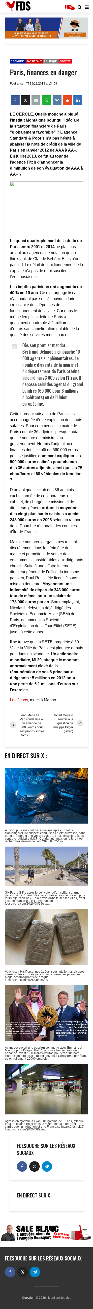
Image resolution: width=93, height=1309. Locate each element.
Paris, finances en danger (43, 72)
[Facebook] (22, 1166)
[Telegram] (47, 1166)
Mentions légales (59, 1297)
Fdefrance (17, 83)
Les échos (19, 700)
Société (65, 61)
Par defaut (34, 61)
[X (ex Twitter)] (34, 1166)
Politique (51, 61)
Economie (18, 61)
